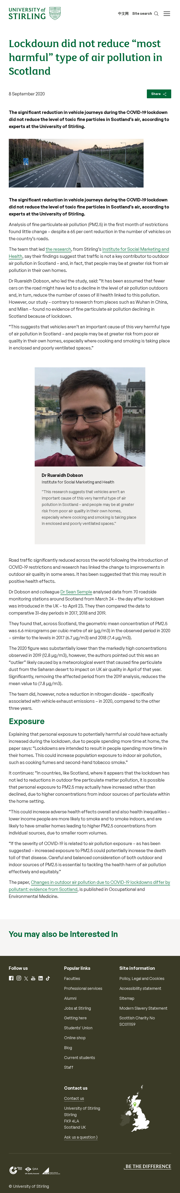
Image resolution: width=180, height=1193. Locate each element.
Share (156, 94)
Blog (68, 1047)
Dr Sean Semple (76, 592)
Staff (68, 1067)
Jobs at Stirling (77, 1008)
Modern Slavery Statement (143, 1008)
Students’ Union (78, 1027)
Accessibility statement (140, 988)
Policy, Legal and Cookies (141, 978)
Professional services (83, 988)
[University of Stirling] (35, 13)
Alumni (70, 998)
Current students (79, 1057)
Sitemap (126, 998)
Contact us (74, 1098)
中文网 (123, 13)
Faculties (72, 978)
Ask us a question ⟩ (81, 1137)
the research (58, 249)
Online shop (75, 1037)
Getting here (75, 1017)
